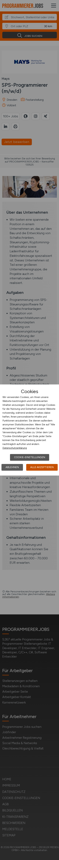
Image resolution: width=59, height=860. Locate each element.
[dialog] (29, 430)
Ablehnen (12, 467)
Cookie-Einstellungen (29, 457)
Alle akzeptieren (42, 467)
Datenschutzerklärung (14, 448)
